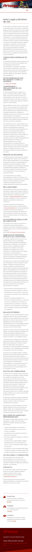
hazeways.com (19, 543)
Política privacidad (12, 540)
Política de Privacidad (11, 83)
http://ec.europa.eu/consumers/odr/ (16, 232)
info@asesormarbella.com (16, 196)
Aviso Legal (20, 540)
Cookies (5, 540)
